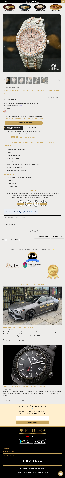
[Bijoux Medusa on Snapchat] (36, 461)
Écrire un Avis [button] (58, 236)
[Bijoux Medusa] (32, 1)
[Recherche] (58, 1)
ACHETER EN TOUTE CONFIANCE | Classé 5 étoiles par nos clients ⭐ (33, 249)
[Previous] (4, 45)
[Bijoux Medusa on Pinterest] (30, 461)
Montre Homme (20, 217)
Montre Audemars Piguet (12, 87)
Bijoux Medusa (27, 468)
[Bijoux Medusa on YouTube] (27, 461)
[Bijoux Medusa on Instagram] (33, 461)
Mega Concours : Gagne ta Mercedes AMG (20, 327)
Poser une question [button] (43, 236)
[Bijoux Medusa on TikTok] (38, 461)
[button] (60, 473)
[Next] (59, 45)
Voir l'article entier (14, 341)
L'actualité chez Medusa (32, 284)
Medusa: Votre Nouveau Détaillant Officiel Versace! (25, 386)
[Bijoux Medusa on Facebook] (24, 461)
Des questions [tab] (14, 239)
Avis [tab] (3, 239)
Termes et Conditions (23, 472)
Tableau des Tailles (53, 97)
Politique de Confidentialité (40, 472)
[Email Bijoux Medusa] (41, 461)
